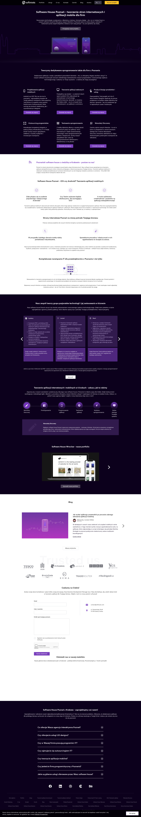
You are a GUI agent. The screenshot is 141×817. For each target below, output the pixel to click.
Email (35, 601)
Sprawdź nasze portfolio (70, 486)
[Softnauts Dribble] (70, 786)
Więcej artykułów (70, 548)
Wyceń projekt (112, 2)
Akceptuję (132, 813)
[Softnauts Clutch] (80, 786)
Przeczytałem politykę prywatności (52, 640)
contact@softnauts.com (97, 605)
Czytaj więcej (77, 536)
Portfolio (41, 2)
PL (97, 2)
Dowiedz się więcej (32, 112)
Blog (81, 2)
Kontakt (65, 2)
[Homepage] (28, 3)
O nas (58, 2)
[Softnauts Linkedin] (60, 786)
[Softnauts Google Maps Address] (71, 679)
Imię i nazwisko (38, 609)
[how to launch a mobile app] (45, 525)
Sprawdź (70, 377)
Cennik (74, 2)
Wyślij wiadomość (41, 654)
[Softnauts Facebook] (50, 786)
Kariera (89, 2)
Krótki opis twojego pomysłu (42, 617)
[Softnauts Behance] (90, 786)
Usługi (50, 2)
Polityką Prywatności (41, 814)
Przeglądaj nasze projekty (70, 29)
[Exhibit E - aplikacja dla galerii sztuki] (70, 466)
